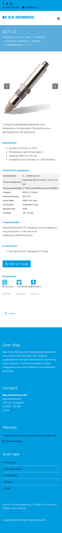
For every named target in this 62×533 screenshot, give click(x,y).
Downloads (10, 475)
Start (27, 37)
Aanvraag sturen (13, 469)
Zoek (7, 488)
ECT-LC (6, 294)
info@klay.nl (31, 7)
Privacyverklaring (21, 504)
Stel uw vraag (18, 264)
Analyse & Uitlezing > (17, 41)
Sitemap (51, 504)
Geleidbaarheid (13, 44)
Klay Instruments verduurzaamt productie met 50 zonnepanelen (29, 438)
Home (6, 504)
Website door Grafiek (14, 508)
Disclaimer (38, 504)
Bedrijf (8, 481)
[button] (7, 86)
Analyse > (37, 41)
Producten (39, 37)
